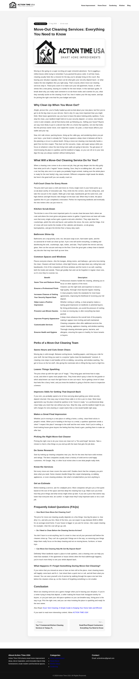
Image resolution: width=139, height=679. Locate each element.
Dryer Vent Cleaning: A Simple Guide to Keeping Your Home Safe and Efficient (72, 608)
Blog (129, 5)
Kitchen (122, 5)
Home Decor (102, 5)
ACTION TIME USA (80, 612)
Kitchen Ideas (55, 664)
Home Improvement (88, 5)
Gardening (113, 5)
